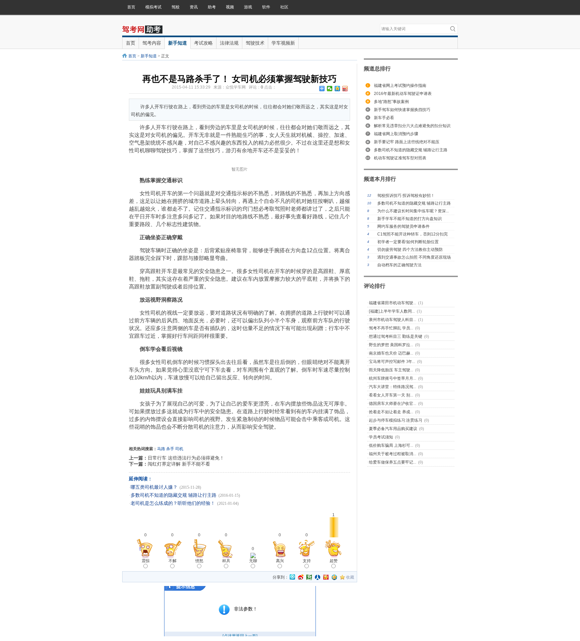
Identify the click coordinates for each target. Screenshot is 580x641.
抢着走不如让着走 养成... (391, 412)
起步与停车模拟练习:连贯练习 (395, 420)
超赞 (334, 560)
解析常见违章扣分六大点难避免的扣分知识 (412, 125)
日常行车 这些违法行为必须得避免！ (186, 458)
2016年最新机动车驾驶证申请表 (403, 93)
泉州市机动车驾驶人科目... (392, 319)
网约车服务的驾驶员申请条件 (403, 226)
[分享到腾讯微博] (292, 577)
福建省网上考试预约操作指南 (400, 85)
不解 (172, 560)
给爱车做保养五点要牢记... (392, 462)
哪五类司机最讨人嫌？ (154, 487)
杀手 (170, 448)
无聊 (253, 560)
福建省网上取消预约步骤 (396, 133)
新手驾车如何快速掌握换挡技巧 (402, 109)
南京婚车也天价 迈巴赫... (391, 353)
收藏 (350, 577)
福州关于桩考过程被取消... (392, 453)
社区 (284, 7)
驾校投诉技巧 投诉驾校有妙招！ (406, 195)
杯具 (226, 560)
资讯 (194, 7)
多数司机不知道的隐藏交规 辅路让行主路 (173, 495)
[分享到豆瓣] (309, 577)
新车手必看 (384, 117)
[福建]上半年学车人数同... (392, 311)
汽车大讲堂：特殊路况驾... (392, 386)
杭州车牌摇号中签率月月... (392, 378)
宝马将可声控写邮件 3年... (392, 361)
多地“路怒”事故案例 (391, 101)
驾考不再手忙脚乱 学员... (391, 328)
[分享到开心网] (326, 577)
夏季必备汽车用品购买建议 (393, 428)
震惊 (146, 560)
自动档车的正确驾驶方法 (399, 265)
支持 (307, 560)
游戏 (248, 7)
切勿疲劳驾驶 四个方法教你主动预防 (410, 249)
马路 (161, 448)
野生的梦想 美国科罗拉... (391, 344)
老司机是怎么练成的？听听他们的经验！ (173, 503)
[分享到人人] (317, 577)
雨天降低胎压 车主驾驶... (391, 370)
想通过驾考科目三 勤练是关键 (395, 336)
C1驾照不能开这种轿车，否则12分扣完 (412, 234)
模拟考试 (153, 7)
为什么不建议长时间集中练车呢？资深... (413, 211)
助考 (212, 7)
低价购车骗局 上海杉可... (391, 445)
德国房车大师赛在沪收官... (392, 403)
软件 (266, 7)
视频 (230, 7)
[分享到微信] (330, 88)
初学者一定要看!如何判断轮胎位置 (408, 241)
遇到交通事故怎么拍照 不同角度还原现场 (414, 257)
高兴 (280, 560)
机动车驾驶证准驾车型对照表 (400, 158)
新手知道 (149, 56)
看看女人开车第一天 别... (391, 395)
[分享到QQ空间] (337, 88)
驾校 (176, 7)
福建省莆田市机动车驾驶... (392, 303)
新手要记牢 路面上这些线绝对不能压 (406, 142)
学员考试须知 (381, 437)
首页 (131, 7)
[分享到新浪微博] (345, 88)
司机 (179, 448)
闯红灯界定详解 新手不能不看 (179, 464)
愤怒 (199, 560)
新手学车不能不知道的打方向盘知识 (409, 218)
